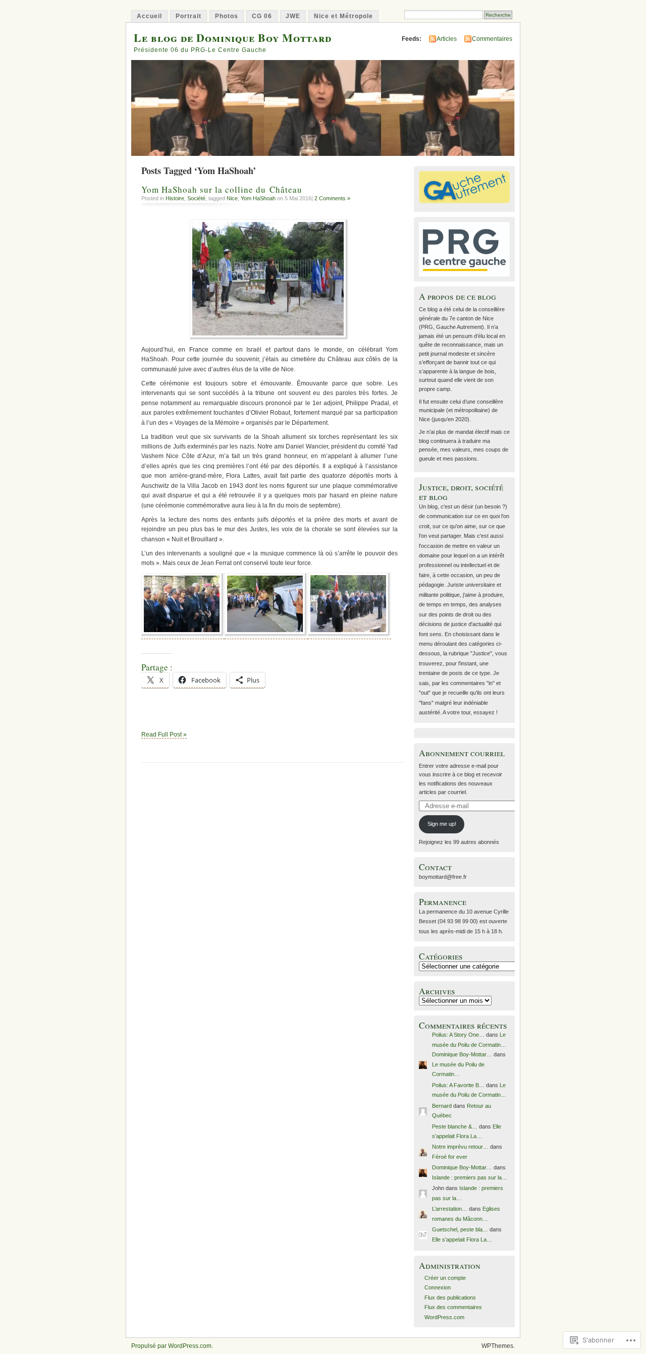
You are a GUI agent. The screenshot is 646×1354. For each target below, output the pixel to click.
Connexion (437, 1287)
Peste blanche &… (454, 1126)
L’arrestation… (449, 1209)
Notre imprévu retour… (460, 1147)
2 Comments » (332, 198)
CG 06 (262, 16)
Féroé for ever (449, 1157)
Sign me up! (441, 824)
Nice (232, 198)
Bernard (442, 1106)
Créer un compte (445, 1278)
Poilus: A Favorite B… (458, 1085)
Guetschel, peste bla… (460, 1229)
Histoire (175, 198)
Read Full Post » (164, 734)
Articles (447, 38)
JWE (293, 16)
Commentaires (492, 38)
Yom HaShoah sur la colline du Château (221, 189)
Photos (226, 16)
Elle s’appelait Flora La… (462, 1239)
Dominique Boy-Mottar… (462, 1054)
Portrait (188, 16)
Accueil (149, 16)
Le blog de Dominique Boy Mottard (233, 37)
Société (196, 198)
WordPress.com (444, 1317)
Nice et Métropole (343, 16)
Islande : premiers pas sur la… (469, 1177)
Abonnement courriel (462, 753)
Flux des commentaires (453, 1307)
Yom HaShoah (258, 198)
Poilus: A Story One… (458, 1035)
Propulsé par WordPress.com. (172, 1345)
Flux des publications (450, 1297)
